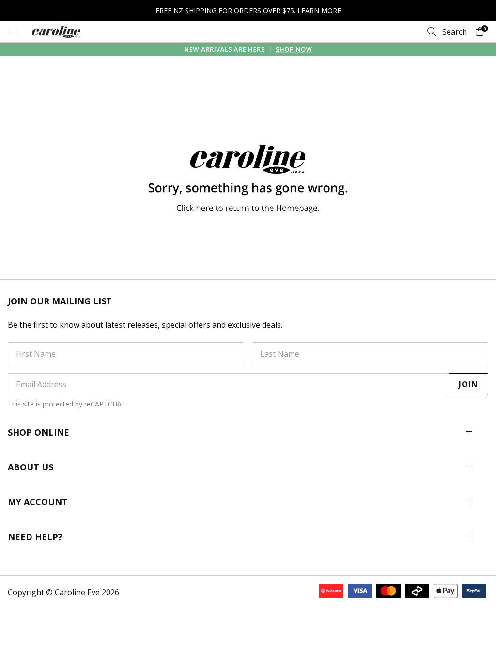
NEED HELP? (35, 536)
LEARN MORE (319, 10)
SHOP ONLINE (38, 432)
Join (468, 384)
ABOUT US (30, 467)
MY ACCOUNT (38, 502)
